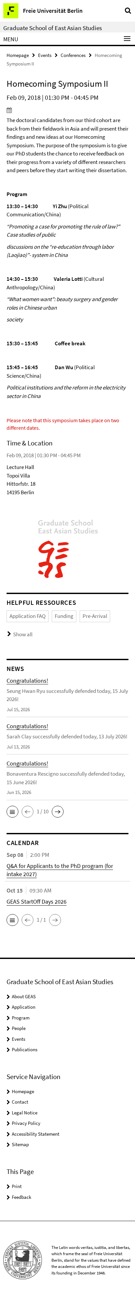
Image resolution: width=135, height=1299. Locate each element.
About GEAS (24, 996)
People (19, 1028)
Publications (24, 1049)
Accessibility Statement (35, 1134)
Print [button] (17, 1186)
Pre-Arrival (95, 616)
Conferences (73, 55)
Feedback (21, 1197)
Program (20, 1018)
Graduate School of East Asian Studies (52, 28)
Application (23, 1007)
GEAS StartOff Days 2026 (37, 901)
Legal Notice (24, 1113)
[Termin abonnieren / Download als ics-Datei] (67, 110)
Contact (20, 1102)
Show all (22, 634)
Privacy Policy (26, 1123)
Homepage (18, 55)
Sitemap (20, 1144)
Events (44, 55)
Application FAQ (28, 616)
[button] (12, 811)
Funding (64, 616)
